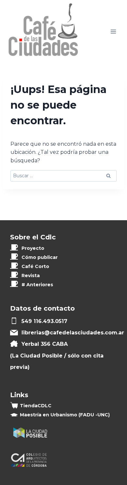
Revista (30, 275)
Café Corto (35, 266)
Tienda (35, 406)
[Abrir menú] (113, 32)
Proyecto (32, 248)
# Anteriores (37, 285)
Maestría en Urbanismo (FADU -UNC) (65, 415)
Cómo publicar (39, 257)
